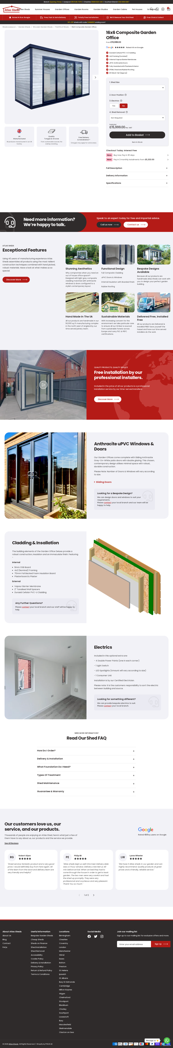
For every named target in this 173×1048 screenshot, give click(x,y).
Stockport (64, 1001)
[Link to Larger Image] (52, 77)
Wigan (62, 993)
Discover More (13, 279)
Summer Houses (42, 9)
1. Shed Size (114, 82)
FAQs (5, 947)
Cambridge (64, 986)
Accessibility (36, 955)
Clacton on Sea (66, 1032)
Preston (62, 966)
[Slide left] (79, 895)
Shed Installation (39, 947)
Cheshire (63, 939)
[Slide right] (94, 895)
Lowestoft (64, 1016)
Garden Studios (100, 9)
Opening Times (56, 2)
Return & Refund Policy (41, 970)
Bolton (62, 962)
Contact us (133, 224)
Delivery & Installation (41, 962)
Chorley (62, 1009)
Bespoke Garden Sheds (42, 935)
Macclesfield (65, 1024)
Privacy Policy (37, 966)
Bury (61, 1020)
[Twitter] (95, 936)
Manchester (64, 951)
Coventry (63, 943)
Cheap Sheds (37, 939)
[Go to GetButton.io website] (167, 1045)
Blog (5, 939)
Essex (61, 958)
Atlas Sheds (12, 9)
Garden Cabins (120, 9)
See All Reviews (11, 843)
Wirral (61, 955)
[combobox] (151, 9)
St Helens (63, 970)
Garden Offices (62, 9)
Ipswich (62, 974)
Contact (7, 943)
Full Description (114, 168)
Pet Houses (137, 9)
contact (107, 502)
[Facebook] (89, 936)
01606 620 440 (97, 2)
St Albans (63, 978)
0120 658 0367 (123, 2)
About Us (7, 935)
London (62, 947)
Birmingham (64, 935)
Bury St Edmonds (67, 982)
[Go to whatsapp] (167, 1040)
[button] (168, 9)
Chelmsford (64, 997)
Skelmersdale (65, 1028)
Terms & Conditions (40, 974)
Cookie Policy (37, 958)
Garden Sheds (23, 9)
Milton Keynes (65, 989)
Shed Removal (37, 951)
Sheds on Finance (39, 943)
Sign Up (158, 944)
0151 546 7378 (76, 2)
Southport (64, 1013)
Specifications (113, 183)
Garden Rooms (81, 9)
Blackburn (63, 1005)
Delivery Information (117, 175)
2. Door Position (135, 95)
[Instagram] (102, 936)
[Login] (162, 9)
